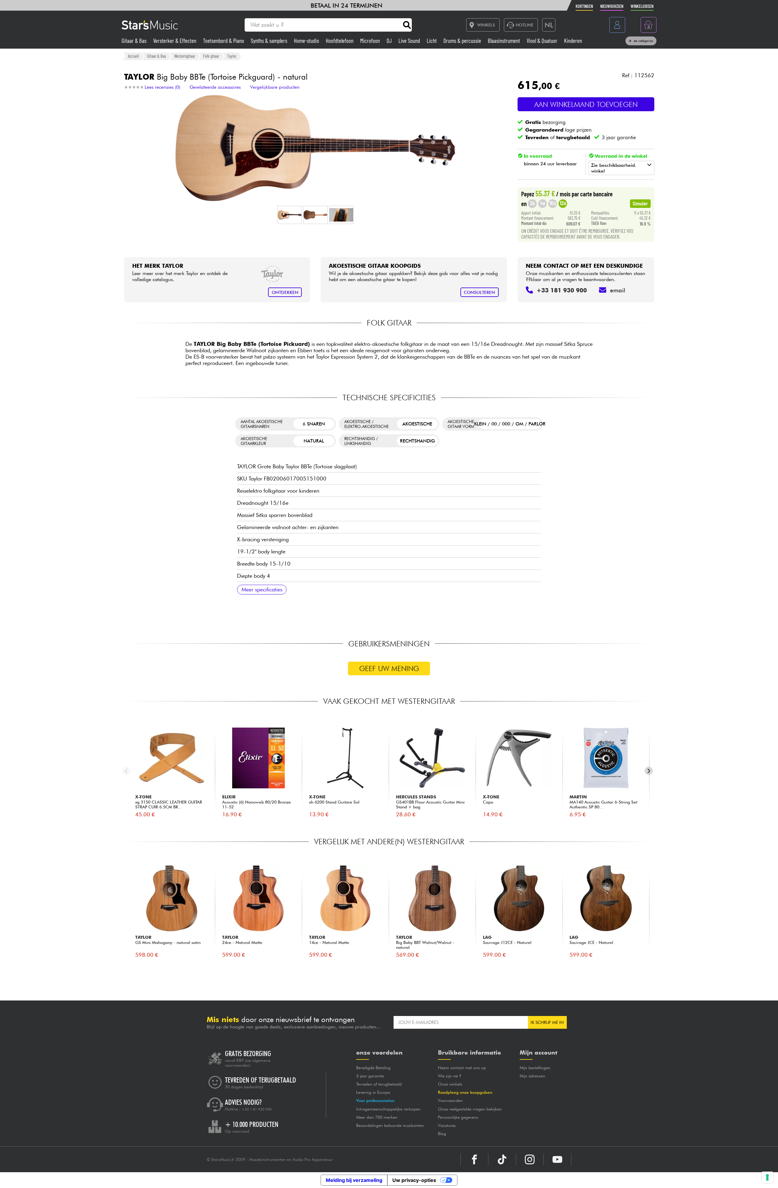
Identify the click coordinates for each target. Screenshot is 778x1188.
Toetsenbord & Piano (224, 40)
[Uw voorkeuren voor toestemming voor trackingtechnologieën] (767, 1177)
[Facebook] (474, 1159)
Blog (442, 1133)
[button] (289, 215)
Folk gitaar (211, 56)
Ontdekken (285, 292)
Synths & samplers (269, 40)
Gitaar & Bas (135, 40)
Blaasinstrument (504, 40)
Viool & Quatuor (543, 40)
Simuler (640, 203)
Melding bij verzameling (354, 1180)
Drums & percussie (462, 40)
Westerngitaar (184, 56)
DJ (390, 40)
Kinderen (573, 40)
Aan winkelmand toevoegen (586, 104)
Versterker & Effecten (175, 40)
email (617, 290)
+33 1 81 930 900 (257, 1109)
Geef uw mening (389, 668)
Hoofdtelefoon (340, 40)
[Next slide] (649, 771)
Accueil (133, 56)
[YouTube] (557, 1159)
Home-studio (307, 40)
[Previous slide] (126, 771)
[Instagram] (529, 1159)
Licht (432, 40)
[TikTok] (502, 1159)
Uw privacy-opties (414, 1180)
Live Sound (409, 40)
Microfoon (370, 40)
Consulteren (479, 292)
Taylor (231, 56)
